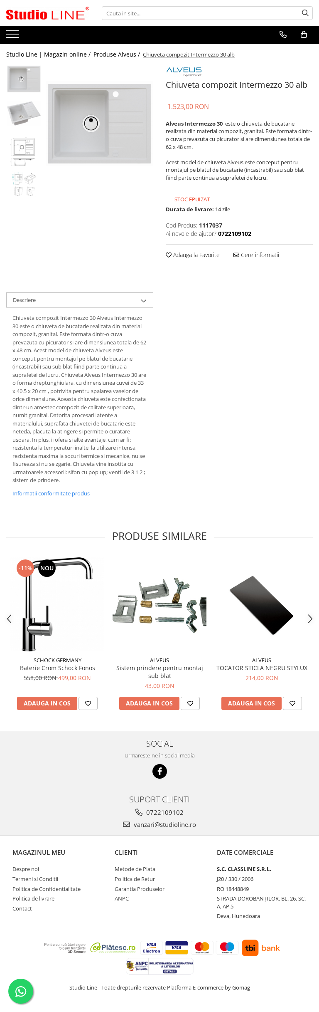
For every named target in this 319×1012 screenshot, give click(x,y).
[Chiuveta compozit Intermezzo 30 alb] (99, 123)
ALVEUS (159, 660)
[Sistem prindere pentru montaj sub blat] (159, 604)
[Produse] (13, 36)
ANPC (122, 898)
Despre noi (25, 869)
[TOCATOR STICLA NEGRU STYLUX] (262, 604)
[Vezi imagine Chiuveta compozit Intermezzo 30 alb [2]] (24, 153)
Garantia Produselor (139, 889)
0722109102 (164, 812)
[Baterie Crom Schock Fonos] (57, 604)
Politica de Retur (135, 879)
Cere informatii (259, 255)
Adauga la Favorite (196, 255)
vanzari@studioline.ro (164, 824)
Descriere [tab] (24, 300)
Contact (22, 908)
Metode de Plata (135, 869)
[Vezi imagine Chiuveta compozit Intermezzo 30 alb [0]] (24, 79)
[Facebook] (159, 771)
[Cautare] (305, 13)
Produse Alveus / (117, 54)
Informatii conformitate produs (51, 493)
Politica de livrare (33, 898)
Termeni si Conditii (35, 879)
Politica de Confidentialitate (46, 889)
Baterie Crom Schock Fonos (57, 668)
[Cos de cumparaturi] (304, 34)
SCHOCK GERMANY (57, 660)
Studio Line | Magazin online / (49, 54)
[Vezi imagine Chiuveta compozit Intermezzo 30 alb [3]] (24, 184)
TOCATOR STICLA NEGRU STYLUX (261, 668)
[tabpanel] (99, 123)
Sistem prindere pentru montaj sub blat (159, 672)
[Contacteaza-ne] (283, 34)
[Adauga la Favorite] (88, 703)
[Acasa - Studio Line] (47, 13)
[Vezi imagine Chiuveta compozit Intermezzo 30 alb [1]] (24, 113)
